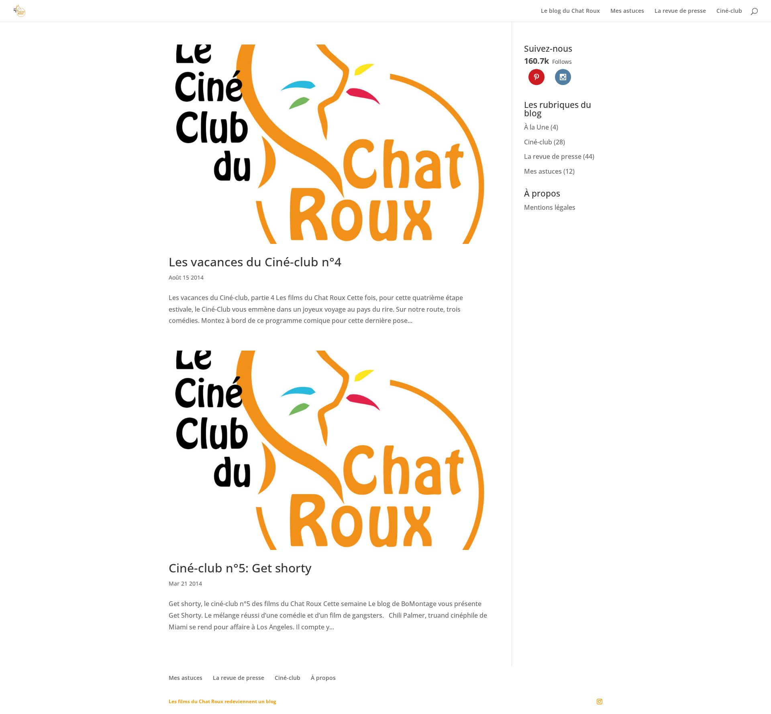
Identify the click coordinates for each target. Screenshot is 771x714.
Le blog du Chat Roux (570, 11)
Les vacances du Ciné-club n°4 (255, 262)
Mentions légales (549, 207)
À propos (323, 678)
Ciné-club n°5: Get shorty (240, 568)
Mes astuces (627, 11)
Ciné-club (729, 11)
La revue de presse (680, 11)
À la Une (536, 127)
